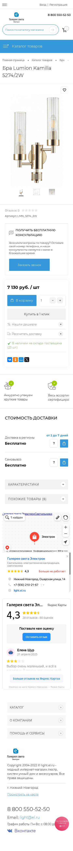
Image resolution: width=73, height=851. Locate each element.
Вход (43, 4)
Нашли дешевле (24, 324)
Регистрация (58, 4)
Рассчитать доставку (27, 334)
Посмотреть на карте (23, 794)
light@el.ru (30, 817)
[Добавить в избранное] (64, 90)
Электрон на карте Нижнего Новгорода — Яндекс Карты (36, 687)
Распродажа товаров (62, 823)
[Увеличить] (36, 140)
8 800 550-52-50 (59, 15)
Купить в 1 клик (36, 314)
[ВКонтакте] (9, 359)
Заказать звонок (29, 265)
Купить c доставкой (64, 443)
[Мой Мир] (21, 359)
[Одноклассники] (15, 359)
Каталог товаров (26, 46)
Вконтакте (25, 831)
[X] (26, 359)
